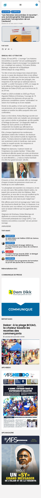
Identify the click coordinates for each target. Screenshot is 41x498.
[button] (39, 2)
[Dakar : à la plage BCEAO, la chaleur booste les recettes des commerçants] (20, 352)
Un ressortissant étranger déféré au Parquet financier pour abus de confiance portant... (21, 246)
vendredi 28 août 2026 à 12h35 (14, 336)
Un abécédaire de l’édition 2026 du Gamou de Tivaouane (21, 239)
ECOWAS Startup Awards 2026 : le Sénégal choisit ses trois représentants (21, 254)
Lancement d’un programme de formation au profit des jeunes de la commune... (21, 261)
